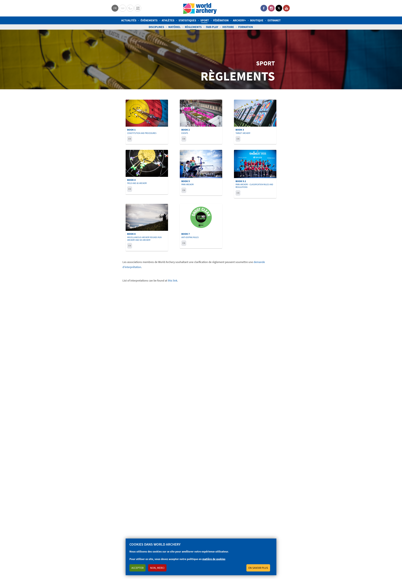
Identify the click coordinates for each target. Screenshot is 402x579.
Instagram (271, 8)
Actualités (128, 20)
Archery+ (239, 20)
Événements (149, 20)
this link (172, 280)
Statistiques (187, 20)
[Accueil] (200, 8)
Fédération (221, 20)
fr (115, 8)
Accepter (137, 568)
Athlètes (168, 20)
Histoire (228, 27)
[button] (147, 122)
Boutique (256, 20)
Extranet (274, 20)
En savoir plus (258, 568)
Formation (245, 27)
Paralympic (130, 8)
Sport (204, 20)
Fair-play (212, 27)
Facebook (263, 8)
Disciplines (156, 27)
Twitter (278, 8)
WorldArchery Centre (137, 8)
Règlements (193, 27)
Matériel (174, 27)
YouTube (286, 8)
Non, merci (157, 568)
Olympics (122, 8)
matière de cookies (213, 559)
